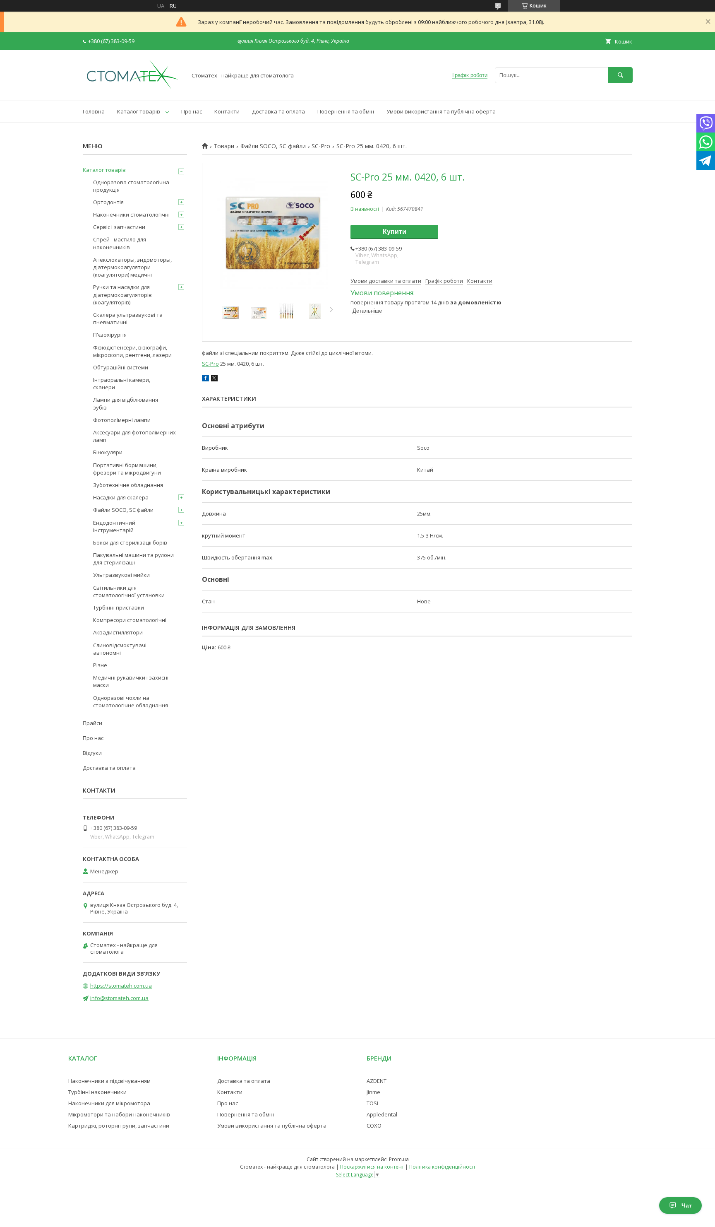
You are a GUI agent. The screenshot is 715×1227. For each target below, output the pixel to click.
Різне (100, 665)
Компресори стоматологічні (129, 620)
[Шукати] (620, 75)
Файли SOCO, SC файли (273, 146)
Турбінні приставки (118, 607)
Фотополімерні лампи (122, 420)
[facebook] (205, 379)
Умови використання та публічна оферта (441, 111)
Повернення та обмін (345, 111)
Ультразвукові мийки (121, 575)
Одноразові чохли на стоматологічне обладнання (130, 701)
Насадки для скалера (121, 497)
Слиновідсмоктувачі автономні (119, 648)
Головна (94, 111)
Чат (686, 1205)
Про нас (191, 111)
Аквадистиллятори (118, 632)
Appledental (382, 1114)
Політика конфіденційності (442, 1166)
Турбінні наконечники (97, 1092)
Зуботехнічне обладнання (128, 485)
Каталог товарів (138, 111)
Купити (394, 231)
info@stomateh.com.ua (119, 998)
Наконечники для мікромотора (109, 1103)
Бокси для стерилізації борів (130, 542)
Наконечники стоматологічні (131, 214)
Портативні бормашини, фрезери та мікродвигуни (127, 468)
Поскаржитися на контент (372, 1166)
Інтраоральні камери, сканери (121, 383)
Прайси (92, 723)
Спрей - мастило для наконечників (119, 243)
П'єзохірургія (110, 334)
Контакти (227, 111)
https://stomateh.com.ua (121, 985)
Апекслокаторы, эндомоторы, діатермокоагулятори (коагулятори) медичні (132, 267)
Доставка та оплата (278, 111)
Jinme (373, 1092)
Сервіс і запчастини (119, 227)
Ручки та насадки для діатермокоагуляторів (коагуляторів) (122, 294)
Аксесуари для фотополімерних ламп (134, 436)
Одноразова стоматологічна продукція (131, 185)
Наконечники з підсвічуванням (109, 1081)
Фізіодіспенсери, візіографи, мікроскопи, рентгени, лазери (132, 351)
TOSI (372, 1103)
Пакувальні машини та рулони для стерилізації (133, 558)
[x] (214, 379)
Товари (224, 146)
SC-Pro (321, 146)
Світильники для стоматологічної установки (129, 591)
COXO (374, 1125)
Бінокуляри (107, 452)
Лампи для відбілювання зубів (125, 403)
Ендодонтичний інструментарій (114, 526)
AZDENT (376, 1081)
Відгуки (92, 753)
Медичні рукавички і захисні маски (130, 681)
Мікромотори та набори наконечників (119, 1114)
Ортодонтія (108, 202)
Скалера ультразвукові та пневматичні (128, 318)
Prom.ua (399, 1159)
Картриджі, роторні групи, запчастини (118, 1125)
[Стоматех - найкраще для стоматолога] (132, 90)
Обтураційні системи (120, 367)
